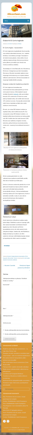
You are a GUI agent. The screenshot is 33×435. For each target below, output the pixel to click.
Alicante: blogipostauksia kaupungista (16, 256)
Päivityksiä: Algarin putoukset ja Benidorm (24, 268)
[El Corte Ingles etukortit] (16, 209)
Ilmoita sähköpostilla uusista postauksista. (16, 334)
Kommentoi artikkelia (12, 259)
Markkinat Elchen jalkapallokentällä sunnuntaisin (16, 380)
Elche (26, 256)
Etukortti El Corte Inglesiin (13, 40)
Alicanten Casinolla (9, 265)
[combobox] (16, 389)
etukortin (16, 94)
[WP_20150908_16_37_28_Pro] (16, 161)
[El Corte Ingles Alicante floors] (16, 139)
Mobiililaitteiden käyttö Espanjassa (17, 401)
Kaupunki (5, 258)
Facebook (4, 421)
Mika (4, 410)
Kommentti (6, 284)
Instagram (8, 421)
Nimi (4, 308)
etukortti (5, 259)
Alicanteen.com (16, 14)
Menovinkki (10, 258)
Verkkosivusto (7, 323)
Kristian (19, 43)
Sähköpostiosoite (8, 315)
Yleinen (15, 258)
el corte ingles (26, 258)
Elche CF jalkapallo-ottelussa (14, 410)
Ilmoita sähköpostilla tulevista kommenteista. (17, 330)
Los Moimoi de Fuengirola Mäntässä (13, 373)
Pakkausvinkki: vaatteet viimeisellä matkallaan (16, 367)
